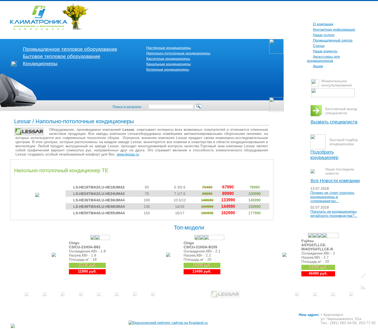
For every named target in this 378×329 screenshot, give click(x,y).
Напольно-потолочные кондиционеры (178, 53)
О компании (323, 24)
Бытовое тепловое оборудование (61, 56)
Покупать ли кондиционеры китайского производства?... (333, 213)
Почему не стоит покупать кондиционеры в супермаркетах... (332, 197)
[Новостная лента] (313, 172)
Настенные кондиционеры (168, 48)
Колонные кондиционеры (167, 69)
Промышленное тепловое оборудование (70, 49)
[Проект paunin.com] (22, 326)
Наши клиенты (325, 51)
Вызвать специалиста (334, 122)
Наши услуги (323, 35)
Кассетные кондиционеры (168, 58)
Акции (318, 66)
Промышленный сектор (333, 40)
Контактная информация (334, 29)
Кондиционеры (40, 63)
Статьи (319, 46)
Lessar (22, 121)
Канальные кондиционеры (168, 64)
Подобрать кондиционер (324, 155)
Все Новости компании (335, 180)
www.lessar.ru (128, 154)
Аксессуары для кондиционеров (323, 58)
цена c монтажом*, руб (254, 178)
